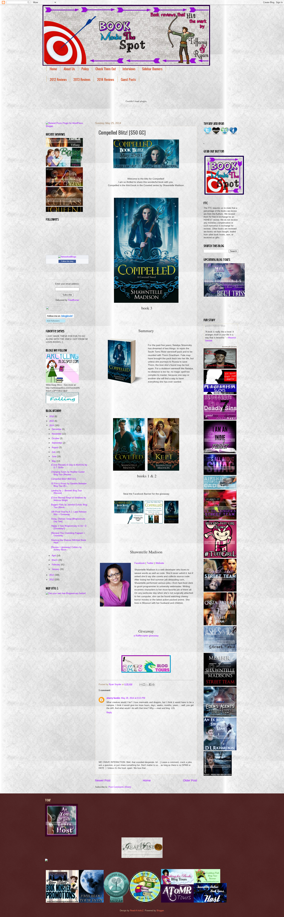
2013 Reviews (81, 79)
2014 (52, 425)
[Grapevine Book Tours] (142, 857)
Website (160, 563)
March (55, 560)
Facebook (139, 563)
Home (53, 68)
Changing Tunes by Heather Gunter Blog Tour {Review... (68, 473)
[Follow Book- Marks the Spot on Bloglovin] (60, 317)
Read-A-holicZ (136, 910)
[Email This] (140, 684)
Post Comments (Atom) (119, 787)
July (54, 452)
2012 (52, 579)
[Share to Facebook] (150, 684)
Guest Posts (128, 79)
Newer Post (102, 780)
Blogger (160, 910)
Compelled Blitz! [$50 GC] (63, 479)
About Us (69, 68)
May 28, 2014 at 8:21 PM (133, 698)
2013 (52, 575)
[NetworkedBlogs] (67, 257)
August (55, 447)
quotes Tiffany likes (215, 325)
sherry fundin (113, 698)
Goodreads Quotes (229, 347)
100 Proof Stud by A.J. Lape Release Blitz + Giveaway (68, 513)
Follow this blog (67, 261)
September (57, 443)
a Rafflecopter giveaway (146, 635)
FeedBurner (73, 300)
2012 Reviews (58, 79)
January (56, 569)
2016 (52, 416)
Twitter (150, 563)
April (54, 555)
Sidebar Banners (152, 68)
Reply (109, 712)
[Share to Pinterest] (153, 684)
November (57, 434)
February (56, 564)
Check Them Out (105, 68)
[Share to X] (147, 684)
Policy (85, 68)
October (56, 438)
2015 (52, 421)
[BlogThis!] (144, 684)
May (54, 461)
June (54, 456)
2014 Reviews (105, 79)
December (57, 429)
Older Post (190, 780)
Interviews (129, 68)
